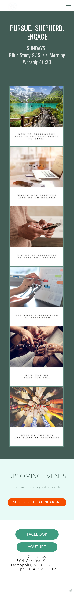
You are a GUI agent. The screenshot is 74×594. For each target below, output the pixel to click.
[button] (37, 534)
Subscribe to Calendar (33, 502)
